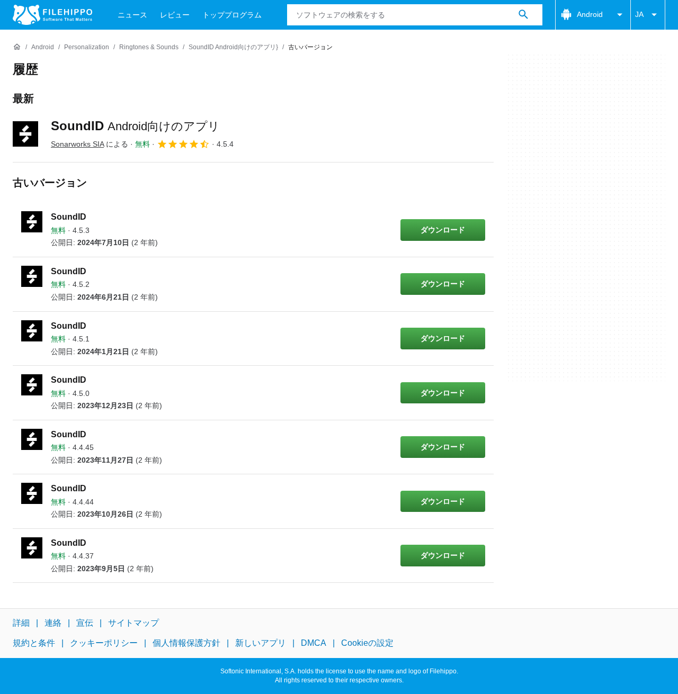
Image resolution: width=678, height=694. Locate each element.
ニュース (132, 15)
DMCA (313, 643)
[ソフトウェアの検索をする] (523, 14)
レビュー (175, 15)
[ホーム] (17, 47)
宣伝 (84, 622)
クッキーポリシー (104, 643)
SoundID (135, 126)
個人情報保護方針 (186, 643)
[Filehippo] (52, 15)
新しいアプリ (260, 643)
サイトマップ (133, 622)
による (89, 144)
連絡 (52, 622)
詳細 (21, 622)
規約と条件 (34, 643)
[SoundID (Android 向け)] (25, 134)
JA (639, 14)
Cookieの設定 (367, 643)
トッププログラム (232, 15)
